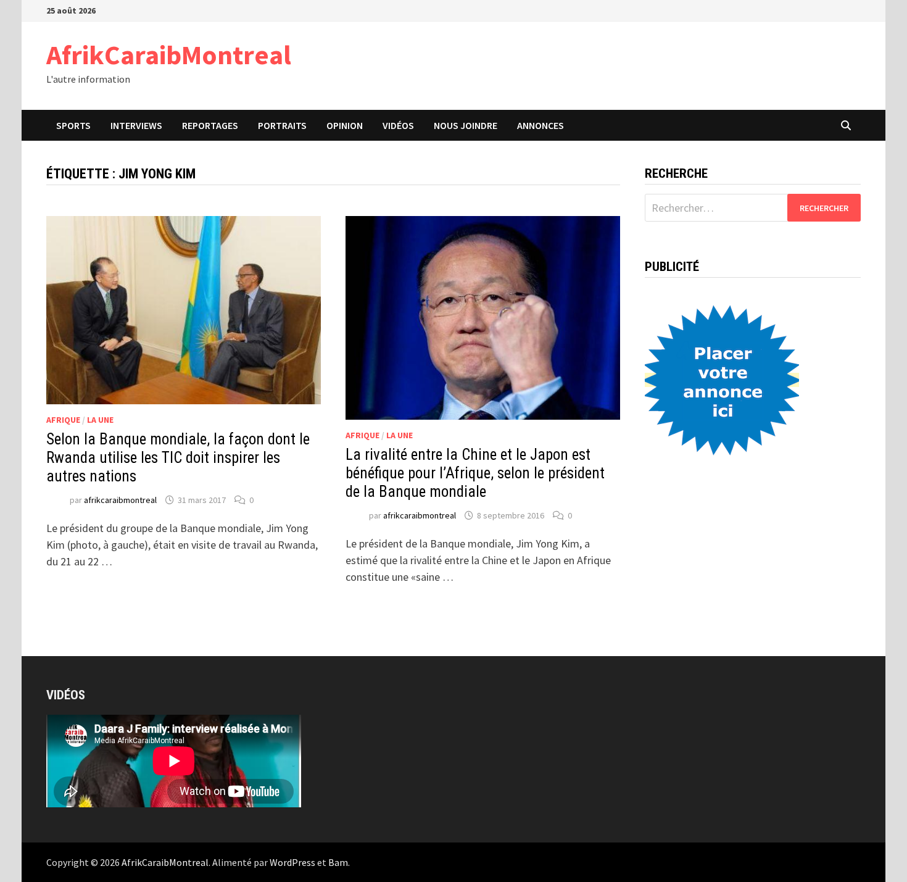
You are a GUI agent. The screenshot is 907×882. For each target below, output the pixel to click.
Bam (338, 862)
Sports (73, 125)
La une (100, 419)
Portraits (282, 125)
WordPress (292, 862)
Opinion (344, 125)
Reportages (210, 125)
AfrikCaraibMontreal (168, 55)
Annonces (540, 125)
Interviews (136, 125)
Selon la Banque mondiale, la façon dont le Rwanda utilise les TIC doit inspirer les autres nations (178, 457)
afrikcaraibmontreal (120, 499)
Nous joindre (465, 125)
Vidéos (398, 125)
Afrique (63, 419)
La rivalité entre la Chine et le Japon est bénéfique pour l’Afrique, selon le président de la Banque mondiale (475, 473)
